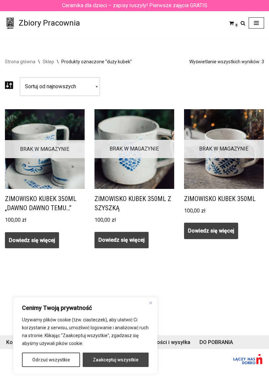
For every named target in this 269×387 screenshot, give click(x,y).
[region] (85, 335)
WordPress (64, 380)
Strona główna (20, 61)
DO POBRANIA (216, 342)
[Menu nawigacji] (256, 23)
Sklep (48, 61)
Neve (11, 380)
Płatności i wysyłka (167, 342)
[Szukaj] (242, 23)
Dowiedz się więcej (32, 240)
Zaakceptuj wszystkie (115, 359)
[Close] (151, 303)
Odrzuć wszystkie (51, 359)
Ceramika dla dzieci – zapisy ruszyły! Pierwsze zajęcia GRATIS (134, 5)
